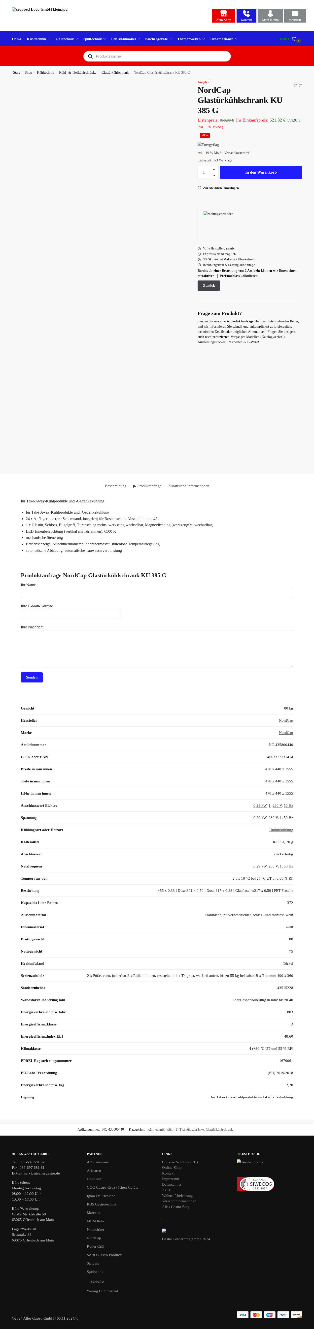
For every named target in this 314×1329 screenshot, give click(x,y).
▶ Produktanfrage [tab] (147, 486)
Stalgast (93, 1263)
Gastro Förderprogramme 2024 (186, 1239)
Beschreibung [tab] (115, 486)
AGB (166, 1190)
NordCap (286, 720)
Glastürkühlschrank (115, 72)
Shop (28, 72)
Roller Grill (95, 1246)
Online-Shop (172, 1168)
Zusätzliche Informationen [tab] (188, 486)
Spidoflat (97, 1281)
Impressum (170, 1179)
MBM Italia (96, 1221)
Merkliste (295, 20)
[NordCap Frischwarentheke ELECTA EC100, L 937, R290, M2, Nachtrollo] (294, 84)
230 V (277, 805)
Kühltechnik (45, 72)
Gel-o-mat (95, 1179)
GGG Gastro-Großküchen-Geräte (112, 1187)
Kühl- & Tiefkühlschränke (77, 72)
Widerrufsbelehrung (177, 1196)
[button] (291, 38)
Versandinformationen (179, 1201)
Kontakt (246, 20)
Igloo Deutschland (101, 1196)
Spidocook (95, 1272)
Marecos (93, 1213)
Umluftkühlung (281, 830)
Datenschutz (171, 1184)
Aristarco (94, 1171)
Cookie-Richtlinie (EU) (180, 1162)
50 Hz (288, 805)
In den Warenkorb (261, 172)
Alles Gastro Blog (176, 1207)
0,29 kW (260, 805)
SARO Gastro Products (104, 1255)
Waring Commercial (102, 1291)
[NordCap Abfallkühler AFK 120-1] (299, 84)
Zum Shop (223, 20)
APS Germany (98, 1162)
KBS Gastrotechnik (102, 1204)
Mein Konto (270, 20)
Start (16, 72)
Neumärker (95, 1230)
